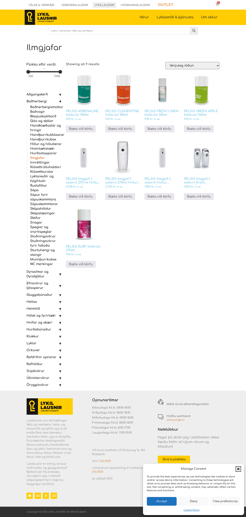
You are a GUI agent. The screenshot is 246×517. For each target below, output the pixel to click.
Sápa (34, 190)
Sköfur (35, 218)
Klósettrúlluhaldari (45, 167)
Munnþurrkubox (43, 259)
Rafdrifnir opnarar (42, 357)
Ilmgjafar (37, 158)
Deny (193, 501)
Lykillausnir (104, 5)
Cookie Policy (192, 510)
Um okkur (209, 17)
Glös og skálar (41, 121)
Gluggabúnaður (39, 295)
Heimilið (33, 308)
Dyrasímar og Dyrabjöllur (37, 274)
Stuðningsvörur (43, 236)
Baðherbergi (37, 101)
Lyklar (32, 343)
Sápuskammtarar (44, 204)
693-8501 (97, 471)
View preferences (225, 501)
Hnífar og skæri (39, 322)
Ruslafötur (38, 185)
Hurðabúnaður (39, 329)
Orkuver (33, 350)
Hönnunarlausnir (135, 5)
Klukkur (33, 336)
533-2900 (105, 461)
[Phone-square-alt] (30, 496)
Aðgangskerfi (37, 94)
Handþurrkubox (43, 139)
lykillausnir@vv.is (175, 420)
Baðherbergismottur (46, 107)
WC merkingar (41, 264)
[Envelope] (38, 496)
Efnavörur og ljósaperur (37, 286)
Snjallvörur (36, 371)
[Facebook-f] (46, 496)
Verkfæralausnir (74, 5)
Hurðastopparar (43, 153)
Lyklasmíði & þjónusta (175, 17)
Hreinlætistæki (42, 148)
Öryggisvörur (38, 385)
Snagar (36, 222)
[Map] (54, 496)
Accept (161, 501)
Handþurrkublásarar (47, 135)
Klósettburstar (42, 171)
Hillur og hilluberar (46, 144)
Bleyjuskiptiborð (43, 116)
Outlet (165, 4)
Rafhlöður (35, 364)
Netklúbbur (168, 429)
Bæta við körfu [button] (81, 129)
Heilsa (32, 302)
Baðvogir (37, 111)
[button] (238, 469)
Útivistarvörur (38, 378)
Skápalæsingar (42, 213)
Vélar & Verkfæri (41, 5)
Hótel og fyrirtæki (41, 315)
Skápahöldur (40, 208)
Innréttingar (40, 162)
